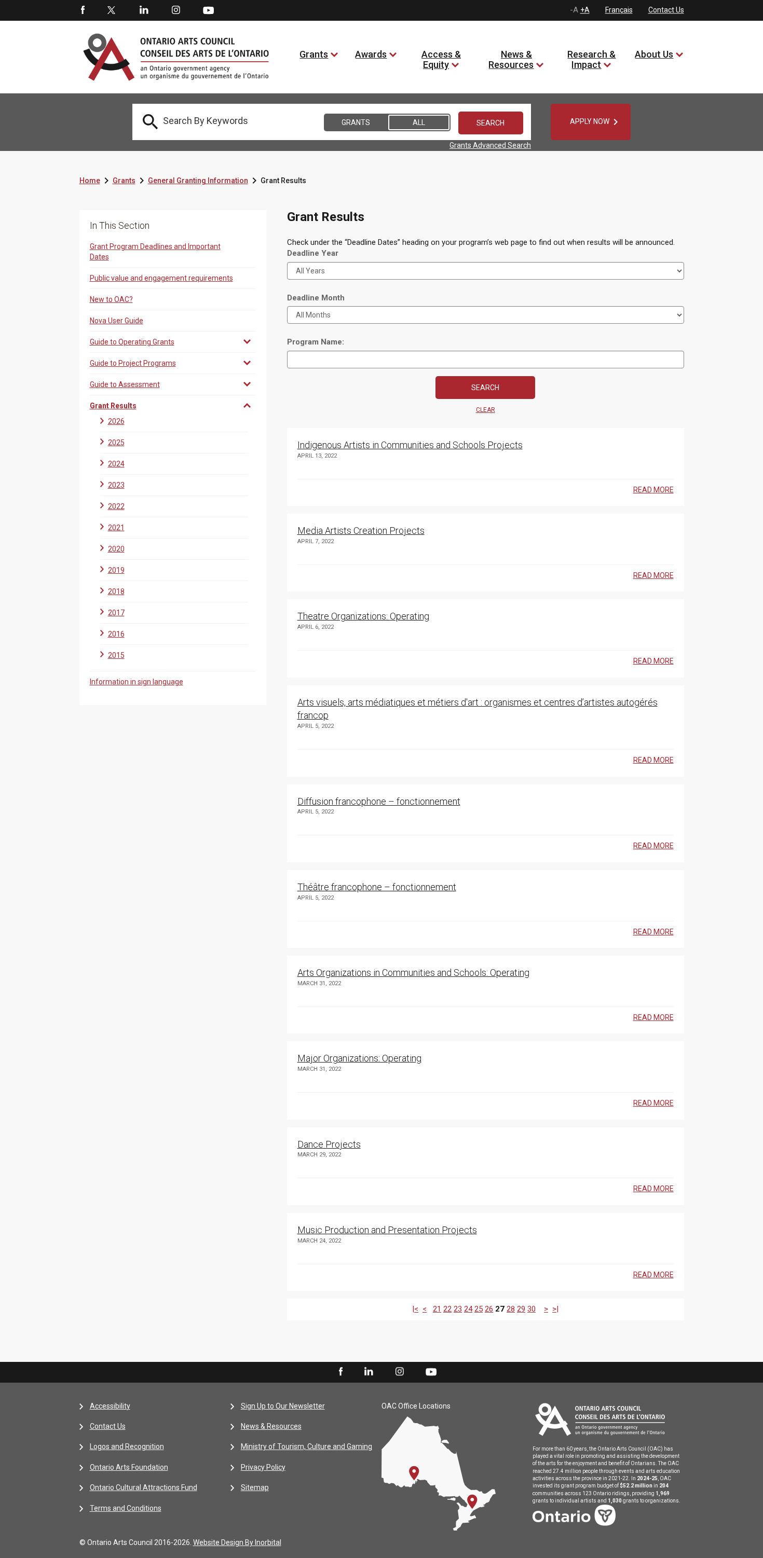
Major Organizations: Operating (359, 1058)
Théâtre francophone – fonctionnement (376, 886)
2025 (116, 442)
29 (521, 1309)
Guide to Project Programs (133, 363)
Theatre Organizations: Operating (363, 616)
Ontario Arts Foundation (129, 1467)
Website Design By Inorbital (237, 1542)
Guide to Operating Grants (132, 342)
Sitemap (255, 1487)
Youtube (208, 10)
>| (555, 1309)
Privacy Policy (263, 1467)
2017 (116, 613)
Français (619, 10)
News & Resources (511, 59)
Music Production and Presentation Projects (387, 1229)
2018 (116, 591)
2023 (116, 485)
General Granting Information (198, 180)
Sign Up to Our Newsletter (283, 1406)
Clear (485, 409)
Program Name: (315, 342)
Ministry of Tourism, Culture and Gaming (306, 1446)
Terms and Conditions (125, 1508)
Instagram (176, 10)
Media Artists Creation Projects (361, 530)
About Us (654, 54)
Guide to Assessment (125, 384)
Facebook (82, 10)
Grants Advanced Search (490, 145)
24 (468, 1309)
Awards (371, 54)
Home (89, 180)
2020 (116, 549)
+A (585, 10)
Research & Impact (591, 59)
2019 (116, 570)
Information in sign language (136, 682)
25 (478, 1309)
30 (531, 1309)
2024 (116, 464)
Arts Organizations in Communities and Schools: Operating (413, 972)
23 (458, 1309)
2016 (116, 634)
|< (415, 1309)
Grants (313, 54)
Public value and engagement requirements (161, 278)
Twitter (111, 10)
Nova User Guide (116, 320)
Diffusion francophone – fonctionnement (378, 801)
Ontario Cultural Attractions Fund (143, 1487)
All (419, 122)
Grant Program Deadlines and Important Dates (155, 251)
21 (437, 1309)
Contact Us (666, 10)
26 (489, 1309)
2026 (116, 421)
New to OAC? (111, 299)
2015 (116, 655)
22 (447, 1309)
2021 (116, 527)
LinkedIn (144, 10)
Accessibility (110, 1406)
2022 (116, 506)
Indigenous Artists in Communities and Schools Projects (410, 444)
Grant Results (113, 406)
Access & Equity (441, 59)
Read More (653, 490)
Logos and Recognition (127, 1446)
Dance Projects (329, 1144)
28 (511, 1309)
